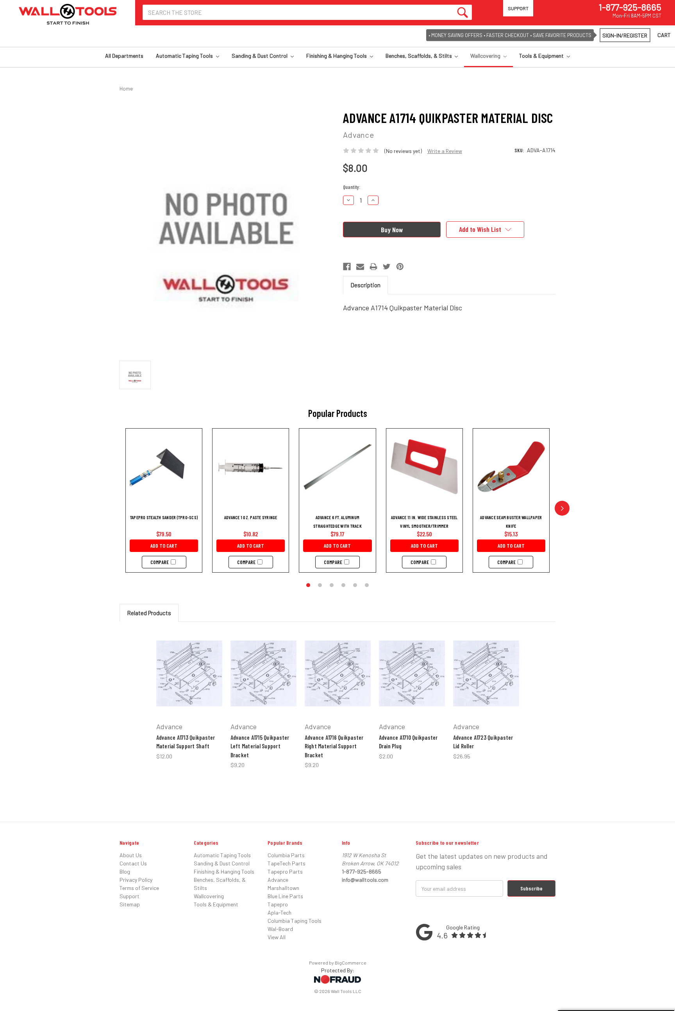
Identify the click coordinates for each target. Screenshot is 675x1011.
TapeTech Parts (286, 863)
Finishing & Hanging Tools (337, 55)
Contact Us (133, 863)
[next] (562, 508)
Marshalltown (283, 888)
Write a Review (444, 151)
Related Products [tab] (149, 612)
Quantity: (351, 187)
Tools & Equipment (542, 55)
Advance (278, 879)
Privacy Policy (136, 879)
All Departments (124, 55)
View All (277, 937)
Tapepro (278, 904)
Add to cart (163, 545)
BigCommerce (350, 962)
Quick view (186, 659)
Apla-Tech (279, 912)
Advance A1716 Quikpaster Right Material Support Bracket (334, 746)
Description (365, 284)
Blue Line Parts (285, 896)
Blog (125, 871)
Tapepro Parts (285, 871)
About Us (131, 855)
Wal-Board (280, 929)
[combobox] (307, 12)
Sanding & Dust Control (260, 55)
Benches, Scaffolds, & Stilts (419, 55)
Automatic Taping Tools (185, 55)
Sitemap (130, 904)
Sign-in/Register (624, 35)
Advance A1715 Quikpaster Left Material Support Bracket (259, 746)
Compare (159, 562)
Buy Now (184, 692)
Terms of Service (139, 888)
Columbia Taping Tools (294, 920)
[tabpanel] (189, 695)
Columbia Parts (286, 855)
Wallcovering (486, 55)
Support (518, 8)
